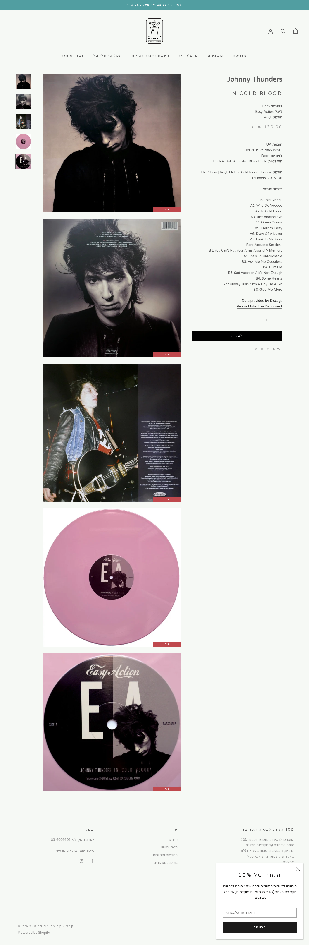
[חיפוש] (283, 31)
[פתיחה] (295, 31)
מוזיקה (240, 55)
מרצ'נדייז (188, 55)
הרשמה (260, 927)
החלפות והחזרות (165, 855)
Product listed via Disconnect (259, 306)
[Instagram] (81, 861)
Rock (266, 106)
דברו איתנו (73, 55)
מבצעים (215, 55)
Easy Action (264, 112)
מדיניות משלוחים (166, 863)
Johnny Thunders (254, 79)
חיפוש (173, 839)
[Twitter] (262, 349)
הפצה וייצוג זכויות (150, 55)
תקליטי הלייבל (107, 55)
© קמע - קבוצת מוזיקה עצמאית (46, 926)
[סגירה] (298, 869)
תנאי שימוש (169, 847)
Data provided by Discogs (262, 301)
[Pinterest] (256, 349)
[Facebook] (267, 349)
